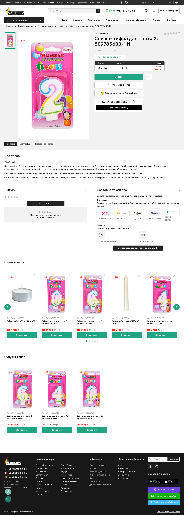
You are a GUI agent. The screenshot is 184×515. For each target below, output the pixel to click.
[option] (10, 40)
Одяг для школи (42, 475)
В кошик (119, 77)
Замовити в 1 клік (121, 85)
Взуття (39, 481)
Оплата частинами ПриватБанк (121, 93)
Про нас (9, 3)
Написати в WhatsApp (165, 496)
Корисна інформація (136, 20)
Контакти (171, 20)
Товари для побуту (44, 485)
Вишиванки (41, 472)
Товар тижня (113, 20)
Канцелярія (65, 488)
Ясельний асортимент (45, 465)
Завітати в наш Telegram (166, 502)
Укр (170, 2)
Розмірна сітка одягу (65, 3)
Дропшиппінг (82, 3)
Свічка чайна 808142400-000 (21, 321)
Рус (176, 2)
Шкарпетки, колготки (70, 478)
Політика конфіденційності (168, 512)
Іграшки (39, 494)
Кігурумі (64, 472)
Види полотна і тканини (44, 3)
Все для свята (67, 491)
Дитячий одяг (66, 465)
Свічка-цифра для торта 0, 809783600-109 (55, 322)
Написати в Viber (166, 489)
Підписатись (173, 459)
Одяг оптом (101, 3)
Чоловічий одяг (67, 468)
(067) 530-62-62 (17, 469)
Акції (64, 20)
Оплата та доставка (23, 3)
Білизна (39, 478)
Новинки (77, 20)
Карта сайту (94, 481)
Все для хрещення (69, 481)
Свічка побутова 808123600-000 (126, 322)
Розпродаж (94, 20)
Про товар (10, 144)
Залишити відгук (45, 203)
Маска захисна (42, 491)
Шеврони (65, 485)
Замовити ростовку (119, 108)
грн (144, 2)
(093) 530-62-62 (17, 477)
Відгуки (156, 20)
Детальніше (22, 335)
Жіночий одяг (42, 468)
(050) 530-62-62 (17, 473)
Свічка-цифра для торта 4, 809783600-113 (160, 322)
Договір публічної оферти (100, 485)
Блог (92, 3)
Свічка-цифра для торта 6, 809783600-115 (90, 322)
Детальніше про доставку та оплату (136, 248)
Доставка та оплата (43, 144)
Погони (39, 488)
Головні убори (67, 475)
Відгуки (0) (25, 144)
